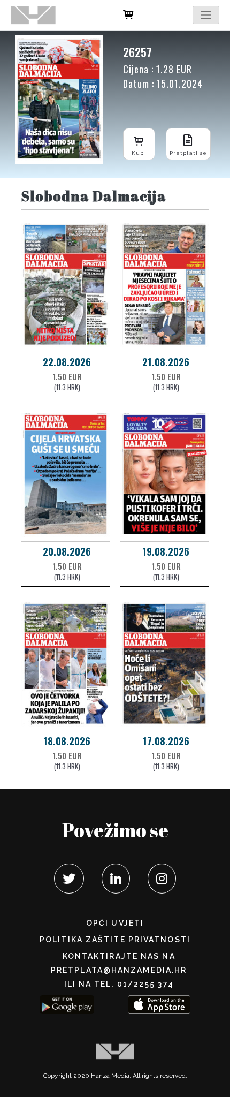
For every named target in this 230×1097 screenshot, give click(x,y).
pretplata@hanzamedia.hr (119, 970)
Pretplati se (188, 153)
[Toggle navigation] (206, 15)
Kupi (139, 153)
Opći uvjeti (115, 923)
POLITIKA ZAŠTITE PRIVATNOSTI (115, 939)
